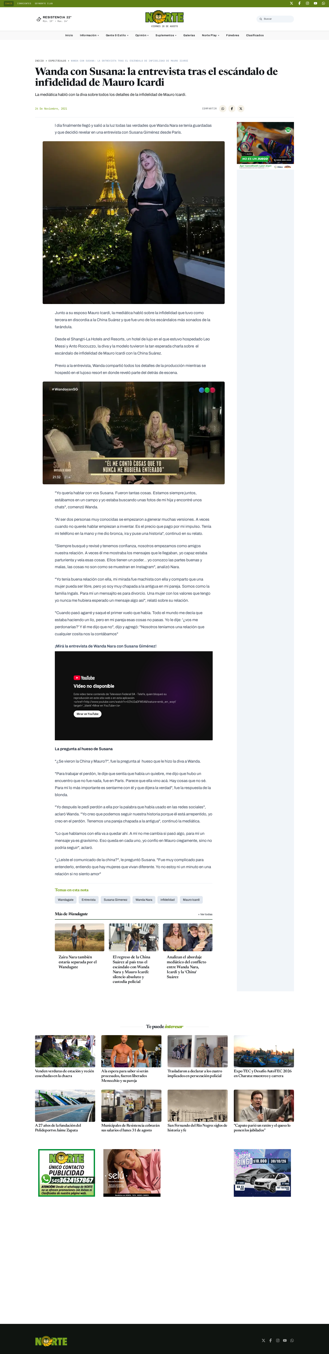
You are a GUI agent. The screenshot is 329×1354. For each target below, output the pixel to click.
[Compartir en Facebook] (232, 108)
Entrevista (89, 899)
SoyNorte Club (44, 3)
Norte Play (209, 35)
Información (88, 35)
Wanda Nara (144, 899)
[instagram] (307, 3)
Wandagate (65, 899)
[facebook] (299, 3)
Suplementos (165, 35)
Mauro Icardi (191, 899)
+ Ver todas (205, 914)
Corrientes (24, 3)
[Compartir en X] (240, 108)
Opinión (140, 35)
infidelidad (168, 899)
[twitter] (291, 3)
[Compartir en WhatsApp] (222, 108)
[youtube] (315, 3)
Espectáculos (57, 60)
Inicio (69, 35)
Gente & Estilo (116, 35)
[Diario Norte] (51, 1341)
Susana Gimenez (115, 899)
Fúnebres (232, 35)
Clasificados (255, 35)
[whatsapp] (323, 3)
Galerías (189, 35)
